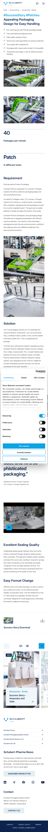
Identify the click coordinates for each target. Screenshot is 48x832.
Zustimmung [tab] (9, 378)
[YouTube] (42, 782)
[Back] (6, 646)
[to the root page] (13, 3)
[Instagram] (33, 782)
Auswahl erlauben (24, 452)
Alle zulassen (24, 446)
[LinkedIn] (5, 782)
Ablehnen (24, 459)
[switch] (42, 422)
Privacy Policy (24, 824)
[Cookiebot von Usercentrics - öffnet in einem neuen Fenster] (35, 371)
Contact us (14, 810)
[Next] (41, 646)
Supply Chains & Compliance (24, 828)
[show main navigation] (43, 4)
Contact (10, 824)
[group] (21, 679)
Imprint (39, 824)
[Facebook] (23, 782)
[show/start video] (24, 518)
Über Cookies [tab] (39, 378)
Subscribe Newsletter (19, 774)
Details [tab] (24, 378)
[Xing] (14, 782)
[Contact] (37, 3)
